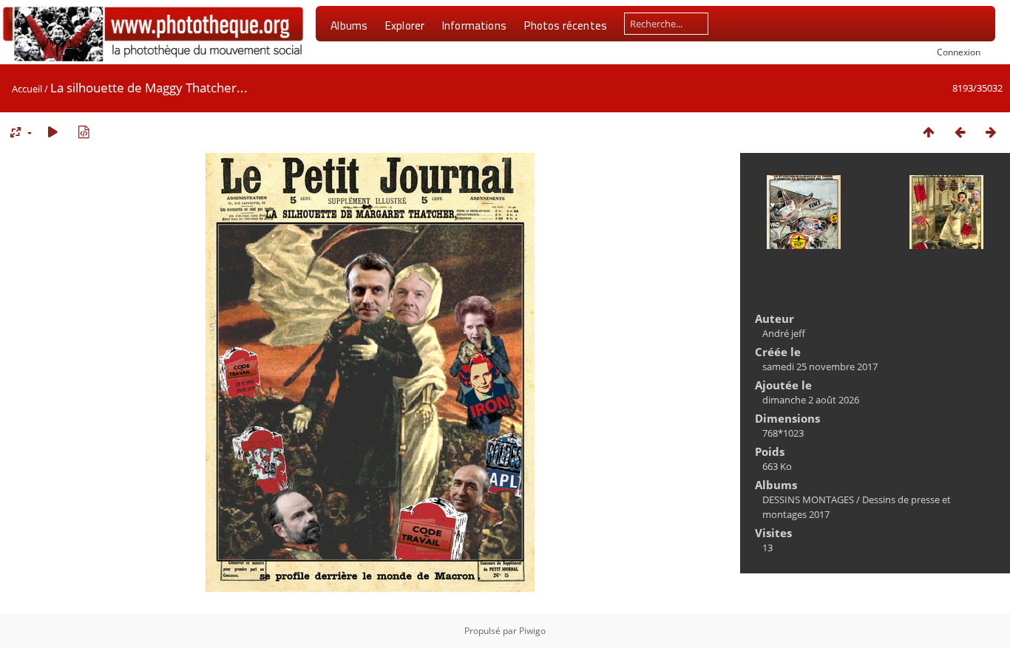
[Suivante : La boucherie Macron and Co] (990, 131)
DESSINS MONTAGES (808, 499)
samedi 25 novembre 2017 (820, 366)
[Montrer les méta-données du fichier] (83, 131)
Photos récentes (565, 25)
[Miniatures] (928, 131)
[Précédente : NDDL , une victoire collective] (959, 131)
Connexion (958, 52)
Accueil (27, 88)
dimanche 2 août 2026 (810, 399)
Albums (349, 25)
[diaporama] (52, 131)
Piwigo (532, 630)
